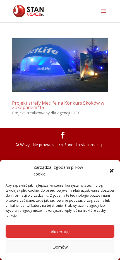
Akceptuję (60, 231)
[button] (111, 171)
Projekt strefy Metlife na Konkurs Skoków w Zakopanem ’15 (58, 105)
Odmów (60, 247)
